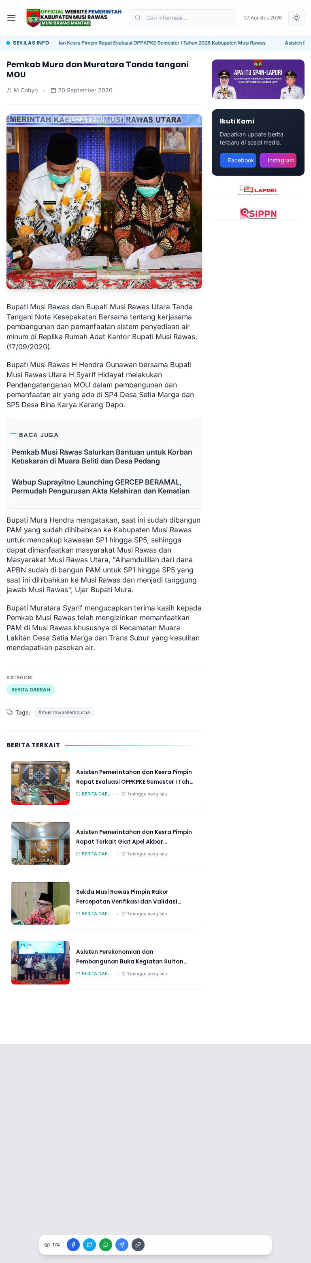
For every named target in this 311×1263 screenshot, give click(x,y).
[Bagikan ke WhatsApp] (105, 1244)
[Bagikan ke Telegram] (121, 1244)
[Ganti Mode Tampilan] (296, 18)
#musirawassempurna (64, 712)
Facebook (241, 160)
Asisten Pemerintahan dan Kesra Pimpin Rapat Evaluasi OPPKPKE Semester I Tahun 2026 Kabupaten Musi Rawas (132, 43)
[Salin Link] (138, 1244)
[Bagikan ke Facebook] (73, 1244)
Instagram (281, 160)
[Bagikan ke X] (89, 1244)
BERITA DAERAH (30, 690)
